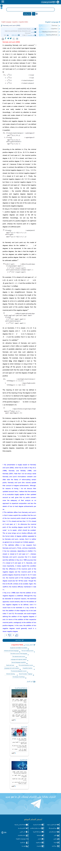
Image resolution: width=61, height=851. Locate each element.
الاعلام (39, 839)
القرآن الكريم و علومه (52, 824)
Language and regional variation (19, 659)
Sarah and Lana (10, 665)
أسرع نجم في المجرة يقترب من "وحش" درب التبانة (19, 783)
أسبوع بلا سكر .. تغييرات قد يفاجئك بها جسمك (19, 750)
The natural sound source (18, 656)
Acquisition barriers (27, 668)
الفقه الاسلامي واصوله (20, 824)
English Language (51, 22)
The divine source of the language (18, 653)
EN (1, 6)
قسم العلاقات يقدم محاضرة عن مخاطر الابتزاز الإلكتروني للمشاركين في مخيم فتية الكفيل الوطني (19, 711)
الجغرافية (39, 835)
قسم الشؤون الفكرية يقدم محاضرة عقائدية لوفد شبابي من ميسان (19, 701)
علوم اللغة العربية (37, 832)
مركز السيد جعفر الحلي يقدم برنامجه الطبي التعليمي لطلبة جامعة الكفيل (19, 716)
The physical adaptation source (18, 671)
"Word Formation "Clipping (25, 674)
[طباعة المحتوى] (2, 38)
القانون (55, 839)
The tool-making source (27, 650)
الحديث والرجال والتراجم (35, 828)
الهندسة (23, 846)
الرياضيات (39, 846)
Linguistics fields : (23, 22)
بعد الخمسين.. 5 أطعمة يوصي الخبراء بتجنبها (19, 743)
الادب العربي (22, 832)
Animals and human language (11, 650)
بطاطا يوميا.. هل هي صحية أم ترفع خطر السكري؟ (19, 739)
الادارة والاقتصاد (21, 835)
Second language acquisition (19, 662)
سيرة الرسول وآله (53, 828)
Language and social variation (11, 668)
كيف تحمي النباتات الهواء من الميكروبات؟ (19, 776)
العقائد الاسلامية (37, 824)
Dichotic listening (10, 674)
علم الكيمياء (22, 842)
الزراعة (55, 842)
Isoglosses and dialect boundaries (18, 648)
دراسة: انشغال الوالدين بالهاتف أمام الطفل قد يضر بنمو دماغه (19, 772)
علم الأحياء (54, 846)
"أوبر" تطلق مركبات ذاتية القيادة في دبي (19, 779)
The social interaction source (26, 665)
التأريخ (55, 835)
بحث (34, 13)
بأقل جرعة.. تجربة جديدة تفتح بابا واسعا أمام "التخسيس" (19, 746)
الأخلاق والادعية (21, 828)
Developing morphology (19, 677)
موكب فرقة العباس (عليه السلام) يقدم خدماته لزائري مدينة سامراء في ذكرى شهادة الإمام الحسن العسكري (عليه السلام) (19, 706)
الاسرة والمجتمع (53, 832)
